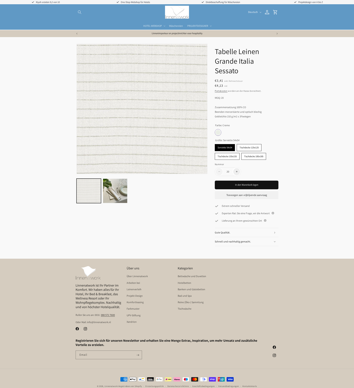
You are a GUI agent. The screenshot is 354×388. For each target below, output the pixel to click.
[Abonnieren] (138, 355)
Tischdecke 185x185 (253, 155)
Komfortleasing (135, 302)
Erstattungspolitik (154, 386)
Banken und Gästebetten (191, 289)
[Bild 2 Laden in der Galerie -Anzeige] (115, 191)
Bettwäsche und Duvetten (192, 276)
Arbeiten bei (133, 282)
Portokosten (221, 90)
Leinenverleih (134, 289)
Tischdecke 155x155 (227, 155)
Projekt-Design (135, 295)
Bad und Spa (185, 295)
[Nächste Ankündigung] (277, 33)
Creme (218, 132)
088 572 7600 (108, 315)
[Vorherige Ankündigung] (77, 33)
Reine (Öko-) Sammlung (191, 302)
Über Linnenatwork (137, 276)
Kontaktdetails (249, 386)
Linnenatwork (111, 386)
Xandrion (132, 321)
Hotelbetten (184, 282)
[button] (80, 12)
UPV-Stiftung (133, 315)
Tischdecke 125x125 (249, 146)
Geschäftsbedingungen (203, 386)
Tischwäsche (184, 309)
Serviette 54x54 (225, 146)
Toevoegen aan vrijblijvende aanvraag (246, 195)
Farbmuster (133, 309)
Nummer (219, 164)
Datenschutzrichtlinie (178, 386)
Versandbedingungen (228, 386)
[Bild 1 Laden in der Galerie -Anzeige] (89, 191)
